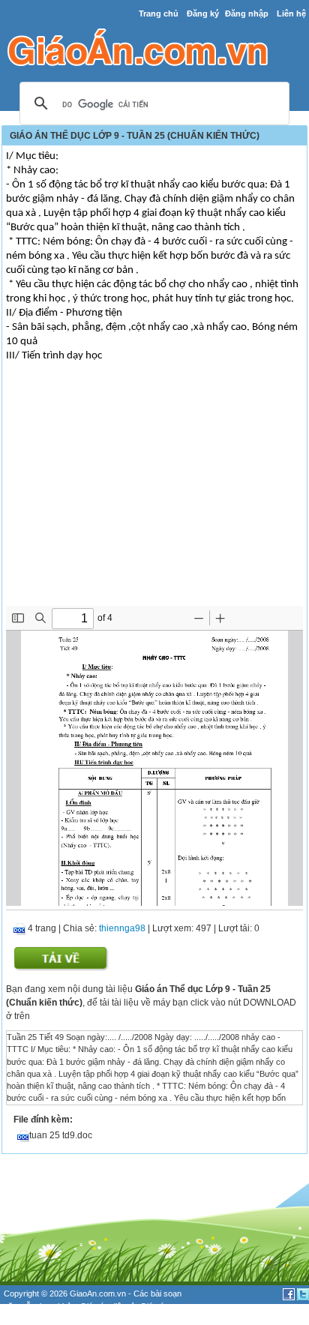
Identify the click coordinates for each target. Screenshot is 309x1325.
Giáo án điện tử (108, 1306)
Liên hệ (291, 13)
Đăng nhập (246, 13)
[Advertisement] (154, 493)
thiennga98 (122, 928)
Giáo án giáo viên (52, 1318)
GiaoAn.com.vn (98, 1293)
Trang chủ (158, 13)
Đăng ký (203, 13)
